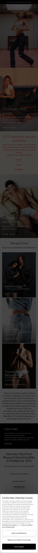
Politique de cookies (9, 525)
